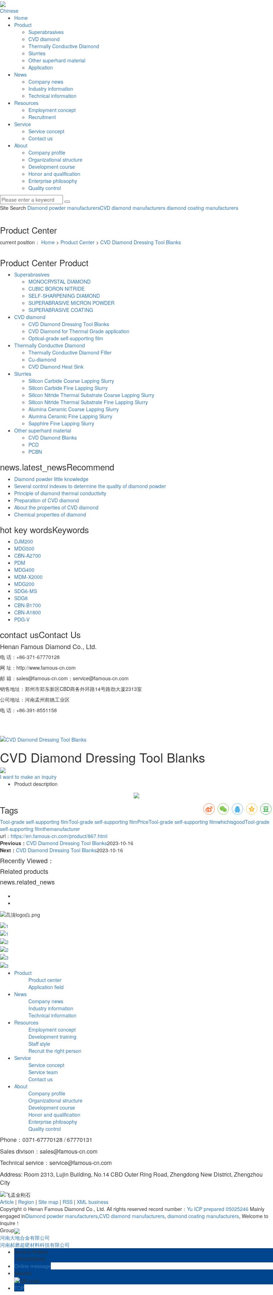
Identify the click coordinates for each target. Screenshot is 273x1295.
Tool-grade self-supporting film (34, 821)
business (98, 1201)
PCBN (35, 451)
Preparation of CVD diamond (46, 500)
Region (26, 1201)
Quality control (44, 187)
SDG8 (21, 598)
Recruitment (42, 117)
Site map (48, 1201)
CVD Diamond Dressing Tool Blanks (140, 242)
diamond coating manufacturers (201, 207)
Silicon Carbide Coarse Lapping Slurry (71, 380)
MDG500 (24, 548)
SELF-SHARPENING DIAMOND (64, 295)
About (20, 145)
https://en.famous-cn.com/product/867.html (59, 835)
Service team (43, 1072)
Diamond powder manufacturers (63, 207)
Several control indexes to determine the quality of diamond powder (90, 486)
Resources (26, 102)
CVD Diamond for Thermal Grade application (78, 331)
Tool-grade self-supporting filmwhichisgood (197, 821)
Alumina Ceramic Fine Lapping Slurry (70, 416)
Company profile (46, 152)
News (20, 74)
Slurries (37, 53)
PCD (33, 444)
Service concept (46, 131)
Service (22, 124)
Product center (44, 979)
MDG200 (24, 583)
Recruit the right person (54, 1050)
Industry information (50, 88)
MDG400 (24, 569)
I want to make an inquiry (28, 776)
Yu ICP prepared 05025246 (217, 1208)
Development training (52, 1036)
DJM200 (23, 541)
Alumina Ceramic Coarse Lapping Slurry (73, 409)
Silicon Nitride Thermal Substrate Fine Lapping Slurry (88, 402)
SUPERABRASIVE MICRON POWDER (71, 302)
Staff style (39, 1043)
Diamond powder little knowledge (51, 478)
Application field (46, 986)
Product (23, 24)
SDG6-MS (25, 591)
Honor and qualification (54, 173)
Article (7, 1201)
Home (21, 17)
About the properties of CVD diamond (56, 507)
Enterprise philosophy (52, 180)
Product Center (77, 242)
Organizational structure (55, 159)
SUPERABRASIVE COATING (60, 309)
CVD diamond (44, 39)
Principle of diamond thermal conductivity (60, 493)
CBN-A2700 (27, 555)
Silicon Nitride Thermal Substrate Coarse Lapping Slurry (91, 394)
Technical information (52, 95)
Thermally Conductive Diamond (63, 46)
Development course (51, 166)
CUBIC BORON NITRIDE (56, 288)
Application (40, 67)
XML (82, 1201)
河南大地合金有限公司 (25, 1237)
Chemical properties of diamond (50, 514)
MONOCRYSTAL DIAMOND (59, 281)
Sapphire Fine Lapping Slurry (61, 423)
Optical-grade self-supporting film (65, 338)
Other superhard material (56, 60)
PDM (19, 562)
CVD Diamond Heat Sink (56, 366)
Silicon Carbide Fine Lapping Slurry (68, 387)
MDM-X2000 (28, 576)
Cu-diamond (42, 359)
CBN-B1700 (27, 605)
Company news (45, 81)
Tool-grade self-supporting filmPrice (109, 821)
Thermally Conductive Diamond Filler (70, 352)
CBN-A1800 (27, 612)
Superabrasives (46, 31)
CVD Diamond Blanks (52, 437)
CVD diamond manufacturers (132, 207)
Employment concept (52, 109)
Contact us (40, 138)
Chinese (9, 10)
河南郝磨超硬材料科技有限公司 (35, 1244)
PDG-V (22, 619)
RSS (68, 1201)
